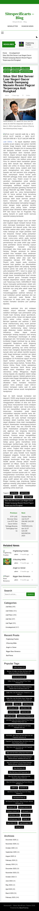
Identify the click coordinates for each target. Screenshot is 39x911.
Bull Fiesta (9, 655)
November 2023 (11, 872)
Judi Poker (25, 68)
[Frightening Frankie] (21, 44)
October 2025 (10, 848)
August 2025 (10, 856)
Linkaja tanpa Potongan (25, 716)
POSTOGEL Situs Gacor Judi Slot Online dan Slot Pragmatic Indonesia (19, 736)
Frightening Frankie (30, 44)
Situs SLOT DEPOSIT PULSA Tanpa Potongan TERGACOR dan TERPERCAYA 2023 (19, 757)
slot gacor (12, 807)
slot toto (26, 819)
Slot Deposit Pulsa (19, 797)
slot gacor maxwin (13, 811)
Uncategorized (26, 72)
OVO (19, 731)
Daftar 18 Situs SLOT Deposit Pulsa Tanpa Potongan (19, 682)
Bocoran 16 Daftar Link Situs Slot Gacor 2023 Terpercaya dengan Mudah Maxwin (19, 672)
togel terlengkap (25, 823)
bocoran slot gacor (19, 677)
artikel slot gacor (19, 667)
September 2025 (11, 852)
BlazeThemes (23, 908)
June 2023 (9, 881)
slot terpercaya (14, 819)
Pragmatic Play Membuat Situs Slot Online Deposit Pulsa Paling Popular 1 (19, 742)
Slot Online (14, 815)
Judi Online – (8, 142)
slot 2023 (23, 787)
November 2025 (11, 844)
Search (31, 594)
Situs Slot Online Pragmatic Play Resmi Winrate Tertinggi (19, 782)
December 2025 (11, 840)
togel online (11, 823)
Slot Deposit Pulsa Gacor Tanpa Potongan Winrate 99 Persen (19, 802)
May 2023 (9, 885)
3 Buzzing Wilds (19, 559)
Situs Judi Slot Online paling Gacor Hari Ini (19, 752)
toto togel (19, 827)
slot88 (14, 787)
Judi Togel (15, 72)
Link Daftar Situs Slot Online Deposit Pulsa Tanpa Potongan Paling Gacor (19, 720)
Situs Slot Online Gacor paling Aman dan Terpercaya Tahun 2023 (19, 777)
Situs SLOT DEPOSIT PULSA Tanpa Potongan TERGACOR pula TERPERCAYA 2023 (19, 763)
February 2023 (10, 897)
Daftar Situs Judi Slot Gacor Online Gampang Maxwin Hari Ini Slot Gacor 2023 (19, 687)
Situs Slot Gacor (19, 768)
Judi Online (16, 68)
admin (7, 95)
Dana (8, 704)
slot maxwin (26, 811)
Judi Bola (7, 68)
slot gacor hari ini (25, 807)
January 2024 (10, 864)
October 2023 (10, 877)
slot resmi (25, 815)
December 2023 (11, 868)
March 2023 (9, 893)
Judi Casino (12, 708)
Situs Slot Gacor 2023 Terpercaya (19, 772)
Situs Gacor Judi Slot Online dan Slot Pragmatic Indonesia (19, 748)
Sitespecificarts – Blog (19, 16)
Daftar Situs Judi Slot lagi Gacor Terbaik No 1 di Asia (19, 693)
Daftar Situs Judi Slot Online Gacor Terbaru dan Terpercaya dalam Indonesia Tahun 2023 (19, 699)
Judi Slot (7, 72)
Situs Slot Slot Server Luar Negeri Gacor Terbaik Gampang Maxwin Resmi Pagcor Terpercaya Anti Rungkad (19, 503)
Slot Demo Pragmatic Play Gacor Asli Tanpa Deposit (19, 792)
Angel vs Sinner (19, 568)
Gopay (17, 704)
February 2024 (10, 860)
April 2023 (9, 889)
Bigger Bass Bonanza (21, 576)
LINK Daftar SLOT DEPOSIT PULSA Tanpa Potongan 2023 (19, 726)
